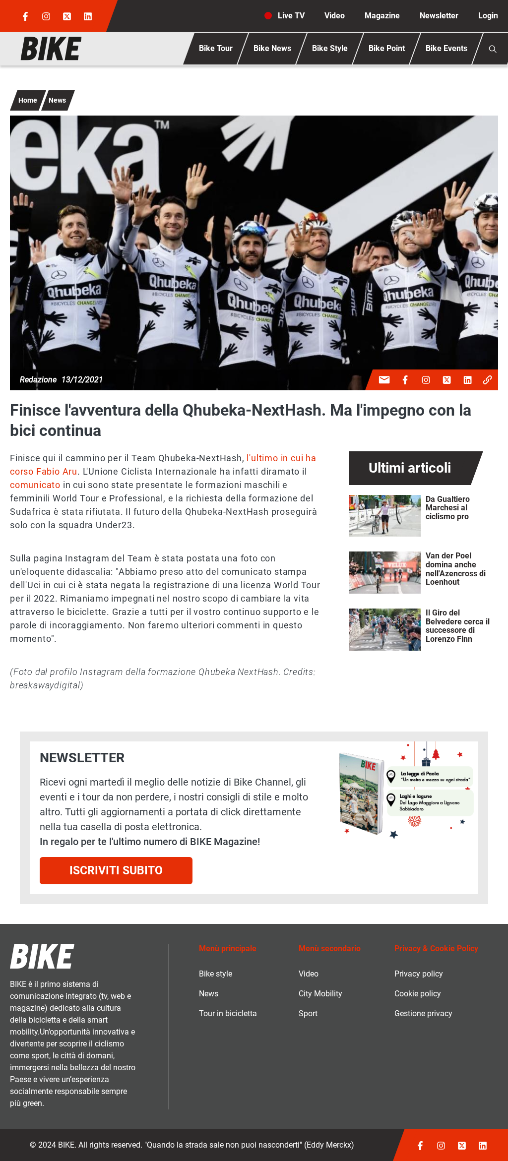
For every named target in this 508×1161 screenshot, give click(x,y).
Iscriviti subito (116, 870)
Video (334, 15)
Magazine (382, 15)
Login (488, 15)
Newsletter (439, 15)
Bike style (215, 973)
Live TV (291, 15)
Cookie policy (417, 993)
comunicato (35, 485)
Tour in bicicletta (228, 1013)
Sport (308, 1013)
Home (27, 100)
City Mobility (320, 993)
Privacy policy (418, 973)
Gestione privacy (423, 1013)
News (57, 100)
